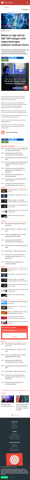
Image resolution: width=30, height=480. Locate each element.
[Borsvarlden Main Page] (7, 2)
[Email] (5, 60)
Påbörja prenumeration (14, 437)
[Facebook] (5, 58)
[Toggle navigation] (27, 2)
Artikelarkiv (14, 427)
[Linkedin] (20, 58)
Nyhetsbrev (14, 425)
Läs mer (11, 477)
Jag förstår (4, 477)
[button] (12, 415)
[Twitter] (12, 58)
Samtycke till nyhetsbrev (9, 330)
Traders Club (14, 423)
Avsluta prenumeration (14, 438)
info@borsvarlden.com (14, 449)
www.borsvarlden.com (14, 450)
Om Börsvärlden (14, 426)
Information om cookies (14, 436)
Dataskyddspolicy (14, 434)
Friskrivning (14, 433)
